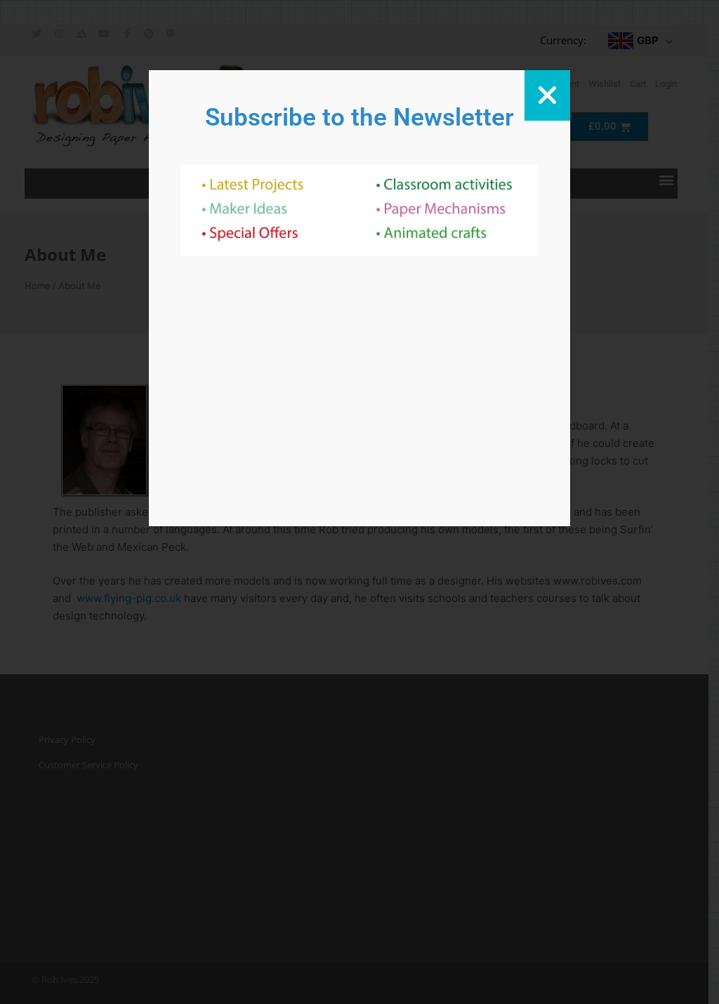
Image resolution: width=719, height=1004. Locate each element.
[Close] (547, 95)
